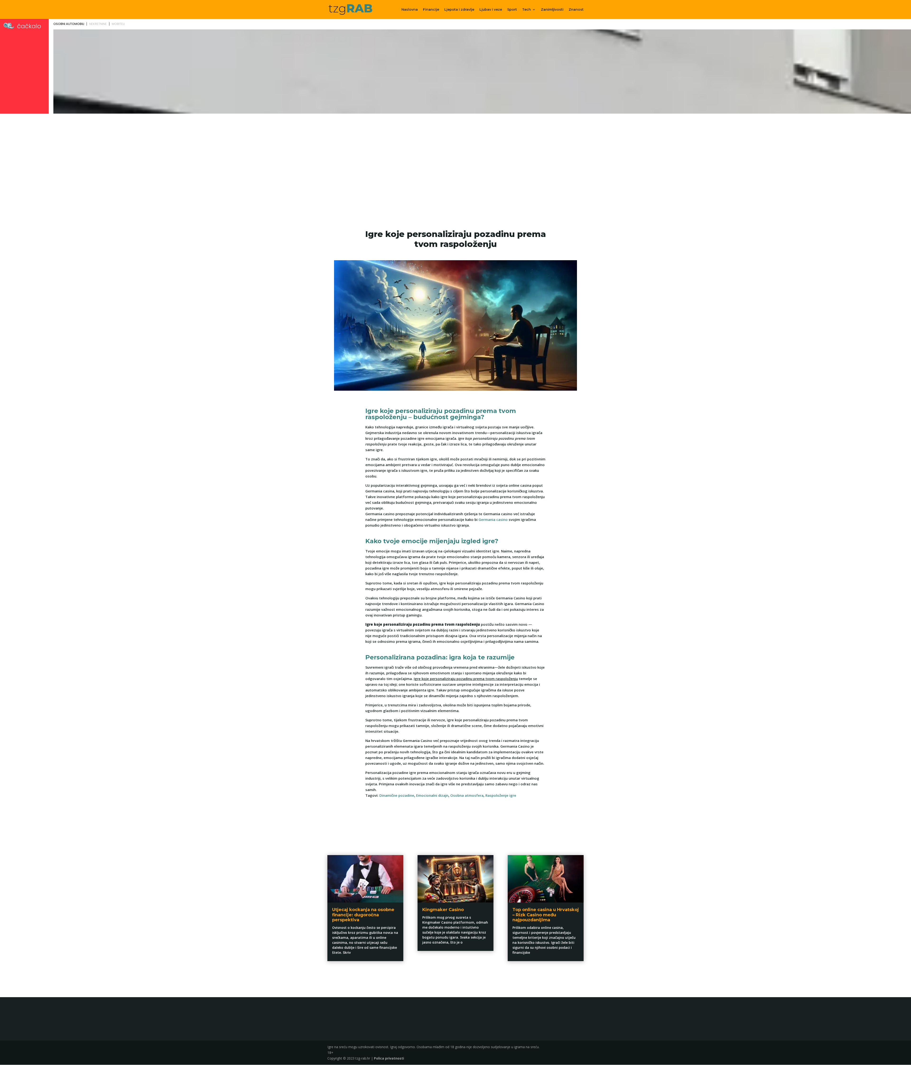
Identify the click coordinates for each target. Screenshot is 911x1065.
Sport (512, 10)
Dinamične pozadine (396, 795)
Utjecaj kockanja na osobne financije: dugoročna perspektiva (363, 914)
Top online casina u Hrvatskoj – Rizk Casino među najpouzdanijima (545, 914)
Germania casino (493, 519)
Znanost (576, 10)
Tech (526, 10)
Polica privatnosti (389, 1058)
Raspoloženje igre (500, 795)
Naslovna (409, 10)
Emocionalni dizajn (432, 795)
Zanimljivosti (552, 10)
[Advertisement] (455, 151)
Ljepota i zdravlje (459, 10)
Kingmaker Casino (443, 909)
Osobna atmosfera (466, 795)
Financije (431, 10)
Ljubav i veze (490, 10)
